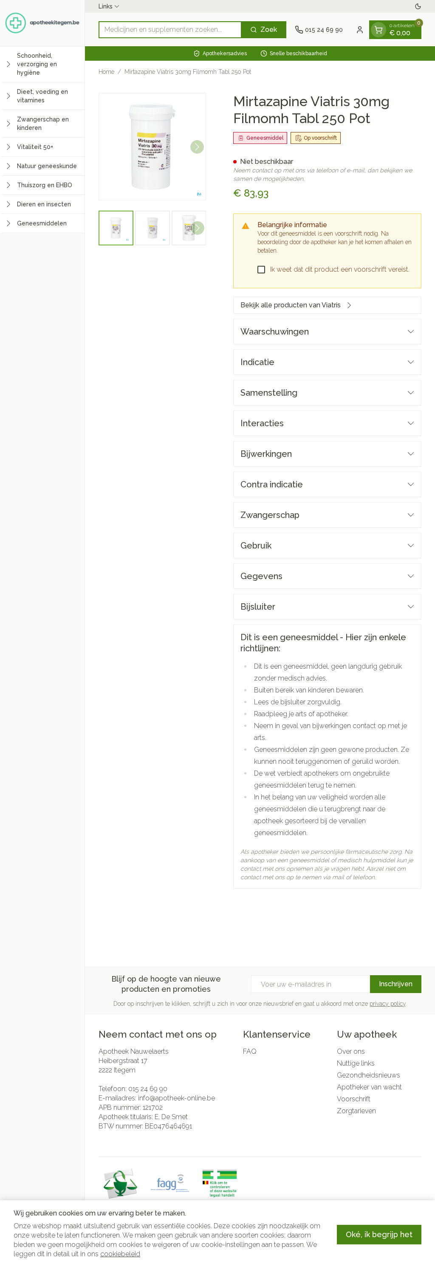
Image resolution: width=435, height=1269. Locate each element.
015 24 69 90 (147, 1089)
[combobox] (170, 29)
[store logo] (42, 23)
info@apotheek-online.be (176, 1098)
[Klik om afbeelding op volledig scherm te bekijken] (152, 146)
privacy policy (388, 1003)
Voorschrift (353, 1099)
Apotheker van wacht (369, 1087)
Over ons (351, 1051)
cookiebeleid (120, 1254)
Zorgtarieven (356, 1111)
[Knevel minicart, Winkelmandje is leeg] (378, 29)
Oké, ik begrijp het (379, 1234)
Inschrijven (395, 984)
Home (106, 71)
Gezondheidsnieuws (368, 1075)
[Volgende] (197, 147)
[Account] (360, 29)
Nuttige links (356, 1063)
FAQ (250, 1051)
